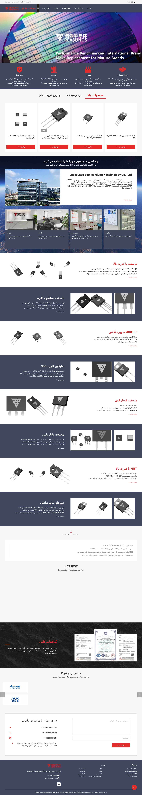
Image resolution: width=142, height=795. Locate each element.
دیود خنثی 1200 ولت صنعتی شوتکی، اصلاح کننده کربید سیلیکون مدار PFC (42, 373)
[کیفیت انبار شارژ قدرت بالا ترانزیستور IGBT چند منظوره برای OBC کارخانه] (60, 474)
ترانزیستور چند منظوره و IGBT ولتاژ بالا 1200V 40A (121, 476)
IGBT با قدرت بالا (126, 468)
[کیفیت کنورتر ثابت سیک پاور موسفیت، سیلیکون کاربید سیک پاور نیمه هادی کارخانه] (80, 303)
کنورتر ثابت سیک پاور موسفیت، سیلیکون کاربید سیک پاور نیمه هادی (44, 308)
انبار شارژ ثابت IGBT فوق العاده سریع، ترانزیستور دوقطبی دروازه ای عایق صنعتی (112, 478)
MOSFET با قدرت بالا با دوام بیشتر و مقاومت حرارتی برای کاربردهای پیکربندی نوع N (87, 138)
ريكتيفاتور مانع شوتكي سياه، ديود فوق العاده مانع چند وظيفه (112, 549)
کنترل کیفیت (81, 774)
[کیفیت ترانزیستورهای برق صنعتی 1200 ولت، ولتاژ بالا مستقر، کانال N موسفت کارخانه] (124, 303)
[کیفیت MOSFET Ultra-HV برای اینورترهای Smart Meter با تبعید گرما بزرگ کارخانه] (16, 406)
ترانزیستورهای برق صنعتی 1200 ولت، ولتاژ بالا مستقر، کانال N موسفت (43, 303)
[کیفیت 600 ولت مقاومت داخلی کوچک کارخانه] (16, 337)
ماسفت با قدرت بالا (125, 264)
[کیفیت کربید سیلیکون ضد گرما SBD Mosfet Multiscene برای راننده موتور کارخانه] (124, 372)
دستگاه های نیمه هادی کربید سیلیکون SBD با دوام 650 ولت (46, 376)
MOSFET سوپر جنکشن (123, 332)
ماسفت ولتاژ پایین (53, 434)
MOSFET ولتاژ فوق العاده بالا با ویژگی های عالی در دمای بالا (119, 408)
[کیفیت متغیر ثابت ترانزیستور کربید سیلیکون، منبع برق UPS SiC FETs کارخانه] (101, 303)
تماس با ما (82, 776)
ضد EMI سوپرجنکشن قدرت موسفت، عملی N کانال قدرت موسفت (117, 337)
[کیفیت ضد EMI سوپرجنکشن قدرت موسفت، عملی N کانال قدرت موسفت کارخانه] (60, 337)
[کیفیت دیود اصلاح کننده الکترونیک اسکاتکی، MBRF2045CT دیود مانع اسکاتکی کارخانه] (101, 508)
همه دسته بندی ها (132, 776)
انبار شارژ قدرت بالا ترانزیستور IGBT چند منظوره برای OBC (119, 473)
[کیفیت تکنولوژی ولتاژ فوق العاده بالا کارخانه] (60, 406)
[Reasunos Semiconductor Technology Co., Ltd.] (12, 8)
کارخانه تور (82, 771)
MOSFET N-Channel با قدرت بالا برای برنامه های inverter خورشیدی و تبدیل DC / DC (121, 138)
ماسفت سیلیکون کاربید (50, 298)
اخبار (101, 768)
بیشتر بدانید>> (127, 200)
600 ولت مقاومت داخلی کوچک (127, 342)
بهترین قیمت (20, 147)
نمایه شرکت (82, 768)
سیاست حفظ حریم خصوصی (95, 776)
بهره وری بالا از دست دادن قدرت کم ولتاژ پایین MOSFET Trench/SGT (43, 442)
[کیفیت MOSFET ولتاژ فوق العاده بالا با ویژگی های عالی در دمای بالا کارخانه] (37, 406)
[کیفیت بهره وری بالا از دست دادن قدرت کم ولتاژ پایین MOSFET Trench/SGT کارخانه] (101, 440)
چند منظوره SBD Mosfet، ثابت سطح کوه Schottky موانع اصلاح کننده (108, 555)
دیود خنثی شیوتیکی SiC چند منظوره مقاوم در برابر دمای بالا (112, 545)
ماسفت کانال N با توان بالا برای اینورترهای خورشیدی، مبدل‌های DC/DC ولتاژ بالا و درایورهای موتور (54, 138)
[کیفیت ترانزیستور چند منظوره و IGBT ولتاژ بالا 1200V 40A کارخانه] (37, 474)
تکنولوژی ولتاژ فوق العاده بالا (128, 405)
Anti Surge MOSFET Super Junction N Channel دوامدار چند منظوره (115, 339)
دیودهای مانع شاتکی (52, 502)
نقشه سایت (99, 774)
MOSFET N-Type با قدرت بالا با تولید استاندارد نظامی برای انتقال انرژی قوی (21, 137)
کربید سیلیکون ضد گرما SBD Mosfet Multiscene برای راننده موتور (43, 371)
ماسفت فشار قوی (126, 400)
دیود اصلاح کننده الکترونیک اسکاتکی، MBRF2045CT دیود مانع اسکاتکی (43, 510)
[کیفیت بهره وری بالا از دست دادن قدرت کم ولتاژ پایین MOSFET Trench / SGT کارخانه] (124, 440)
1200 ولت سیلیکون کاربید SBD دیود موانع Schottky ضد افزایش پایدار (108, 552)
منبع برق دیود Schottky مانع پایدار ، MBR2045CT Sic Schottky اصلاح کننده (41, 507)
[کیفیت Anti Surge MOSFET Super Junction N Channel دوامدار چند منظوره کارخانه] (37, 337)
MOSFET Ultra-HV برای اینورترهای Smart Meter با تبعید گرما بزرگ (116, 410)
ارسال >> (120, 745)
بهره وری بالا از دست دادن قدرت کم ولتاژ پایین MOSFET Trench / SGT (42, 439)
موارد (100, 771)
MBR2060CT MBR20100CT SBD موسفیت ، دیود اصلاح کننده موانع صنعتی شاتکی (39, 512)
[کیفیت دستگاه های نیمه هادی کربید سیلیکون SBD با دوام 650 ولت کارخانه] (80, 372)
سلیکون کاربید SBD (52, 366)
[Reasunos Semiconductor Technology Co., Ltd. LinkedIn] (134, 2)
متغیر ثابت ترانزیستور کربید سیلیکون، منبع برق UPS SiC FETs (45, 305)
